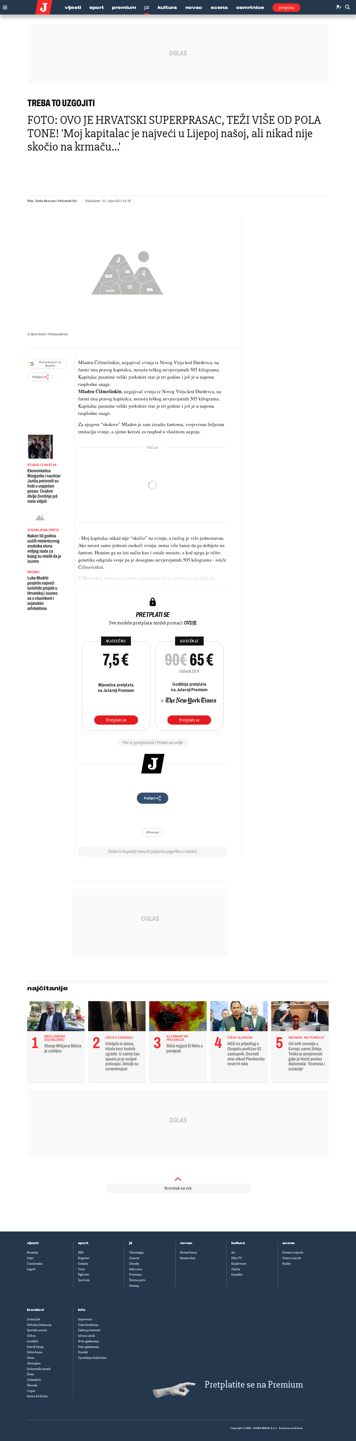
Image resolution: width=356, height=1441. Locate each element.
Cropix (31, 1391)
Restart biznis (188, 1252)
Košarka (83, 1264)
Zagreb (31, 1269)
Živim (30, 1374)
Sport (96, 7)
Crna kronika (34, 1264)
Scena (219, 7)
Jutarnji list (33, 1319)
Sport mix (84, 1280)
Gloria (30, 1358)
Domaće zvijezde (292, 1252)
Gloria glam (34, 1363)
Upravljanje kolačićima (92, 1358)
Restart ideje (187, 1258)
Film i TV (236, 1258)
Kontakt (83, 1352)
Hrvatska (32, 1252)
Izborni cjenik (86, 1336)
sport (83, 1243)
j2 (130, 1243)
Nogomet (83, 1258)
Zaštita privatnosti (89, 1330)
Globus (31, 1336)
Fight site (83, 1274)
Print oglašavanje (88, 1347)
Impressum (85, 1319)
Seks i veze (135, 1269)
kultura (238, 1243)
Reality (286, 1264)
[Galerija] (127, 271)
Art (233, 1252)
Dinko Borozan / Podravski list (56, 201)
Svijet (30, 1258)
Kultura (167, 7)
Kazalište (237, 1274)
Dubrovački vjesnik (38, 1369)
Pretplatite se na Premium (254, 1384)
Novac (194, 7)
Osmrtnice (250, 7)
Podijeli (37, 377)
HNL (81, 1252)
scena (288, 1243)
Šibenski (32, 1385)
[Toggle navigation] (4, 6)
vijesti (33, 1243)
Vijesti (73, 7)
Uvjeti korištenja (88, 1325)
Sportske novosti (37, 1330)
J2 (146, 7)
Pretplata (286, 7)
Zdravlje (134, 1264)
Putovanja (135, 1274)
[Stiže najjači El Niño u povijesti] (178, 1017)
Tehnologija (136, 1252)
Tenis (81, 1269)
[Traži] (347, 7)
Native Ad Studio (37, 1396)
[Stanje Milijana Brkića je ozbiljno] (56, 1017)
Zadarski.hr (34, 1380)
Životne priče (137, 1280)
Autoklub (33, 1341)
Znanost (134, 1258)
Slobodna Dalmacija (39, 1325)
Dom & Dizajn (35, 1347)
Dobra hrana (34, 1352)
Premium (124, 7)
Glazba (235, 1269)
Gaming (134, 1286)
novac (186, 1243)
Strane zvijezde (291, 1258)
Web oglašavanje (88, 1341)
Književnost (238, 1264)
